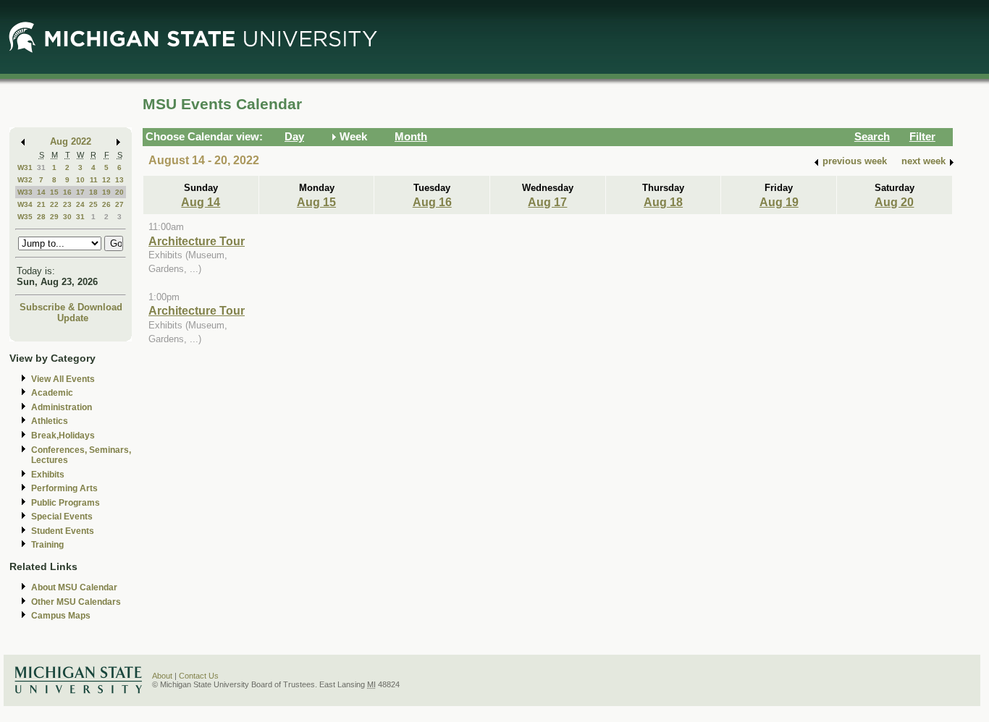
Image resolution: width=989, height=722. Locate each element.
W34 (25, 204)
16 (67, 192)
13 (119, 180)
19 (106, 192)
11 (94, 180)
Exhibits (47, 475)
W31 (25, 167)
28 (41, 217)
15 (54, 192)
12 (106, 180)
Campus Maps (61, 616)
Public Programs (65, 503)
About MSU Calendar (74, 587)
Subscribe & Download (71, 307)
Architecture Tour (196, 240)
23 (67, 204)
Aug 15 (316, 201)
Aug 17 (547, 201)
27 (119, 204)
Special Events (62, 516)
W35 (25, 217)
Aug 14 (200, 201)
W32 (25, 180)
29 (54, 217)
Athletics (49, 421)
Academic (52, 393)
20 (119, 192)
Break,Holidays (63, 435)
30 (67, 217)
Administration (61, 407)
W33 (25, 192)
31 (41, 167)
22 (54, 204)
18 (93, 192)
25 (93, 204)
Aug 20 (894, 201)
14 (41, 192)
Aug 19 (779, 201)
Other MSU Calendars (76, 602)
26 (106, 204)
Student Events (62, 531)
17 (80, 192)
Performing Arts (64, 488)
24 (80, 204)
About (162, 675)
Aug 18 (663, 201)
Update (72, 318)
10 (80, 180)
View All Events (63, 379)
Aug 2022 (70, 141)
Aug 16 (432, 201)
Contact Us (199, 675)
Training (47, 545)
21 (41, 204)
